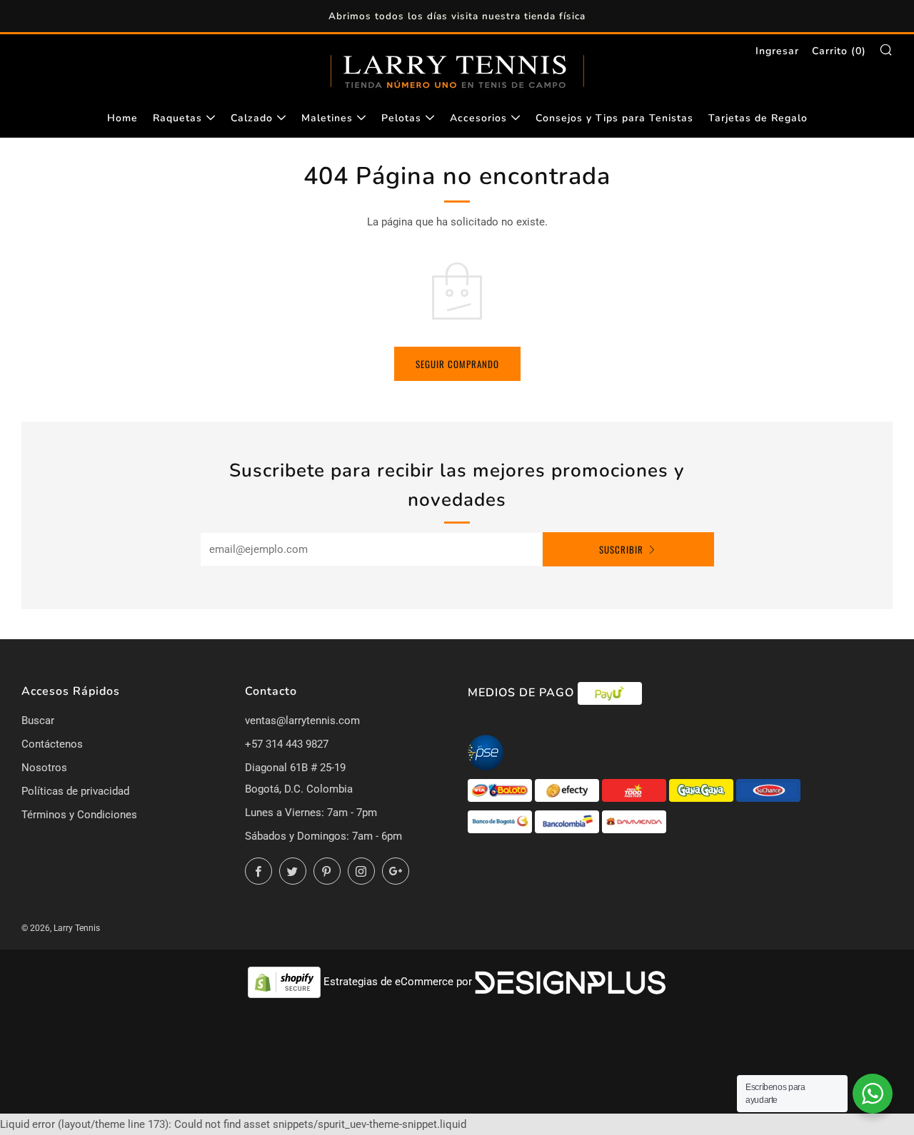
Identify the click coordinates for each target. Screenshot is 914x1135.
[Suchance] (768, 789)
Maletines (327, 118)
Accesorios (478, 118)
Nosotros (44, 767)
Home (122, 118)
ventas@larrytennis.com (302, 720)
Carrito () (839, 51)
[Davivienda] (634, 821)
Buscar (37, 720)
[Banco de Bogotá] (501, 821)
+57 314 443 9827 (286, 744)
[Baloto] (501, 789)
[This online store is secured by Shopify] (285, 981)
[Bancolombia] (568, 821)
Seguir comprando (457, 364)
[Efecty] (568, 789)
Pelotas (401, 118)
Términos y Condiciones (79, 814)
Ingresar (777, 51)
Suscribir (621, 549)
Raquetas (177, 118)
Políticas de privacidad (75, 791)
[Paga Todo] (635, 789)
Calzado (252, 118)
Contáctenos (52, 744)
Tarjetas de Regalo (758, 118)
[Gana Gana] (702, 789)
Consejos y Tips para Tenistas (614, 118)
